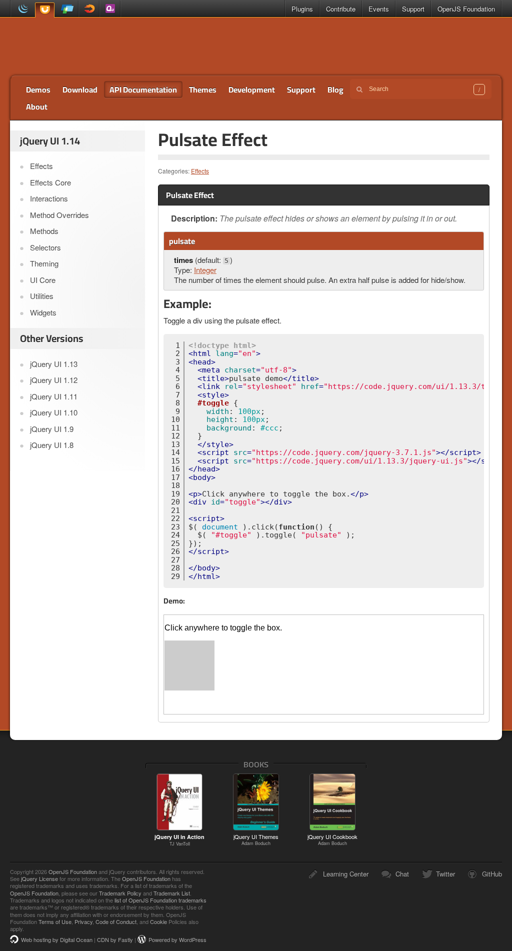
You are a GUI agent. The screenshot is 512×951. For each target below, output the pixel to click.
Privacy (83, 922)
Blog (336, 89)
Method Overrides (59, 215)
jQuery (21, 8)
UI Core (43, 279)
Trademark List (172, 893)
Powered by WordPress (177, 940)
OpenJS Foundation (466, 9)
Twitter (445, 873)
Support (413, 9)
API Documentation (143, 89)
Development (251, 89)
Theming (44, 263)
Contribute (341, 9)
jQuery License (39, 878)
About (37, 106)
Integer (205, 269)
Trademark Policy (120, 893)
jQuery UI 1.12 (54, 379)
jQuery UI (45, 9)
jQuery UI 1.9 (52, 429)
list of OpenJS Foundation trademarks (160, 900)
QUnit (110, 8)
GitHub (492, 873)
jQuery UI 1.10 (54, 412)
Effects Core (50, 182)
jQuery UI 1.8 (52, 445)
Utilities (42, 295)
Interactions (49, 198)
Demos (38, 89)
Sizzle (89, 8)
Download (80, 89)
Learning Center (345, 873)
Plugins (302, 9)
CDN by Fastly (115, 940)
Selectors (45, 247)
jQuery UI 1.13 (54, 363)
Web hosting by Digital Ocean (56, 940)
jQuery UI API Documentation (83, 46)
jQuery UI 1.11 (54, 396)
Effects (200, 170)
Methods (44, 231)
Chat (402, 873)
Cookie (158, 922)
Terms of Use (55, 922)
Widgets (43, 312)
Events (378, 9)
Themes (202, 89)
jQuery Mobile (68, 8)
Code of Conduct (116, 922)
